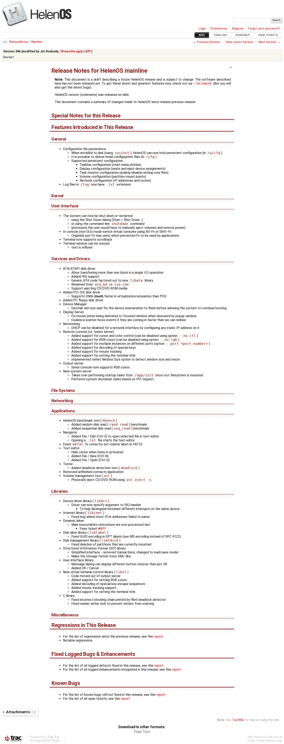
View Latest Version (239, 42)
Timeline (220, 35)
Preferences (219, 28)
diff (87, 51)
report (158, 636)
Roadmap (243, 35)
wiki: (5, 42)
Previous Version (208, 42)
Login (202, 28)
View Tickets (268, 35)
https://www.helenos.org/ (265, 740)
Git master (204, 83)
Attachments (21, 712)
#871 (102, 529)
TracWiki (238, 720)
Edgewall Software (47, 740)
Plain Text (142, 732)
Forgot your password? (264, 28)
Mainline (36, 42)
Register (238, 28)
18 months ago (70, 51)
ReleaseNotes (18, 42)
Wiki (202, 35)
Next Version (267, 42)
